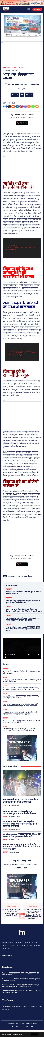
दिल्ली (14, 67)
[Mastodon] (25, 106)
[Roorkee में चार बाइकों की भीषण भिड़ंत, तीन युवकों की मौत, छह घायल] (22, 783)
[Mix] (29, 106)
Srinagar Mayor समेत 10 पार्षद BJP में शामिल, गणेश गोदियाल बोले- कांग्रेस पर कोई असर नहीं (20, 713)
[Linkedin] (17, 106)
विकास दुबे (31, 576)
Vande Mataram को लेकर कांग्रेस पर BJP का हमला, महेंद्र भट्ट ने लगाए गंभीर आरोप (22, 619)
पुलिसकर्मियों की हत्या (12, 576)
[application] (22, 248)
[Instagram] (17, 1027)
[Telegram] (22, 95)
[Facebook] (13, 95)
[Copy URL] (31, 95)
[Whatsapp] (33, 106)
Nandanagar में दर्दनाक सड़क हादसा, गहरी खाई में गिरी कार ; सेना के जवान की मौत (21, 721)
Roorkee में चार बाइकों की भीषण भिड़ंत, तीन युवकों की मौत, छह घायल (23, 593)
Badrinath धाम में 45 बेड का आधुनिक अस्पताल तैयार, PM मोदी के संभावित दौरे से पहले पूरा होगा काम (24, 610)
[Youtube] (32, 1027)
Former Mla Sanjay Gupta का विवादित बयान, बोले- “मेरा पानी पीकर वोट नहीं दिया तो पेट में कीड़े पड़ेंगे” (23, 629)
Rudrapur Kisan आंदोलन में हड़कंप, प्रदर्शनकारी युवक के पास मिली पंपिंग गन (23, 601)
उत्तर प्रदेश (6, 67)
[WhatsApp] (27, 95)
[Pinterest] (21, 106)
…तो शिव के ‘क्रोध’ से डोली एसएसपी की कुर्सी (11, 914)
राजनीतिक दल (25, 576)
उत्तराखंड (21, 67)
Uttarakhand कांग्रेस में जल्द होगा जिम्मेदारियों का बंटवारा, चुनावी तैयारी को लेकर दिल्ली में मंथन (20, 729)
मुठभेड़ (19, 576)
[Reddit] (13, 106)
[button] (5, 26)
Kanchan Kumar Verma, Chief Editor (25, 84)
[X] (17, 95)
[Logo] (22, 932)
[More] (37, 106)
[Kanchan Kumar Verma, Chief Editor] (6, 84)
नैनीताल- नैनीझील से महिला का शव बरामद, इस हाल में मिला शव (33, 917)
